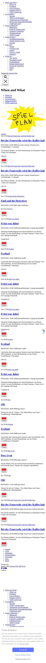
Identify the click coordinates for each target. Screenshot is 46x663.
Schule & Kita (10, 37)
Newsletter (8, 557)
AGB (7, 551)
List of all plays (14, 8)
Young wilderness (11, 25)
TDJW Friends (14, 35)
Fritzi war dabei (13, 219)
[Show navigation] (2, 85)
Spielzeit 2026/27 (15, 10)
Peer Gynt (11, 451)
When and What (10, 3)
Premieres (12, 6)
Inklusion (12, 54)
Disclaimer (8, 553)
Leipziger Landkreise (16, 31)
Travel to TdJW (14, 52)
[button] (43, 331)
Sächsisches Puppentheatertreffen (20, 22)
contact (11, 50)
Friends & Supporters (16, 66)
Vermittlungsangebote (16, 39)
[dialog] (23, 645)
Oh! (9, 400)
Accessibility (9, 14)
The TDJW (13, 58)
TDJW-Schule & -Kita (17, 41)
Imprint (7, 549)
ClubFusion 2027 (15, 24)
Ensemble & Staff (15, 60)
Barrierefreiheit (10, 555)
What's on (12, 4)
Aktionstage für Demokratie (18, 20)
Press (7, 559)
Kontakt (12, 43)
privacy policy (24, 644)
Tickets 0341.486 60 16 (18, 566)
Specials (12, 16)
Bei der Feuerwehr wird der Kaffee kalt (21, 136)
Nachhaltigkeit (14, 62)
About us (8, 56)
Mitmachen (13, 27)
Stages (11, 68)
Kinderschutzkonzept (16, 64)
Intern (7, 561)
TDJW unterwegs (15, 12)
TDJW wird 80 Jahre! (16, 18)
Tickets (11, 47)
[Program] (23, 132)
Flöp (11, 70)
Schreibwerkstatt (15, 33)
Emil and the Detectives (16, 196)
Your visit (8, 45)
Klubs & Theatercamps (17, 29)
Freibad (11, 249)
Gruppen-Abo (14, 48)
